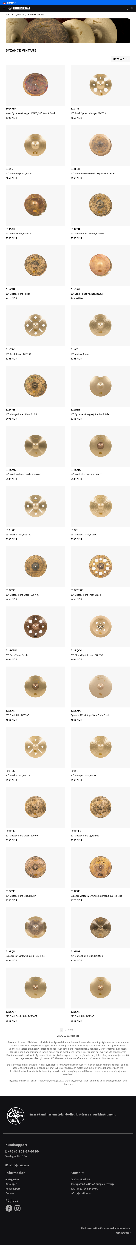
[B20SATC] (100, 697)
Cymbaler (19, 14)
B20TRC (10, 771)
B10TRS (75, 108)
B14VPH (75, 229)
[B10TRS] (100, 95)
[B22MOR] (100, 938)
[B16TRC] (35, 336)
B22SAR (75, 1011)
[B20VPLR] (100, 817)
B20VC (74, 771)
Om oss (9, 1193)
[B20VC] (100, 757)
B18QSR (75, 409)
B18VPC (10, 590)
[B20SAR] (35, 697)
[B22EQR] (35, 938)
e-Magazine (12, 1179)
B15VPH (10, 289)
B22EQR (10, 951)
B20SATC (76, 710)
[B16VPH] (35, 396)
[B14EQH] (100, 155)
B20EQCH (76, 650)
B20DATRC (12, 650)
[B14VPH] (100, 215)
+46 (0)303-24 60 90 (23, 1151)
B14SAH (10, 229)
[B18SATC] (100, 456)
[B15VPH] (35, 276)
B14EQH (75, 169)
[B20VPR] (35, 878)
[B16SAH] (100, 276)
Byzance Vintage (36, 14)
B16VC (74, 349)
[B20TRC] (35, 757)
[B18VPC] (35, 577)
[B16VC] (100, 336)
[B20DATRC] (35, 637)
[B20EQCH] (100, 637)
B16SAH (75, 289)
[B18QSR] (100, 396)
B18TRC (10, 530)
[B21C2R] (100, 878)
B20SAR (10, 710)
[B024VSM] (35, 95)
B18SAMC (11, 470)
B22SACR (11, 1011)
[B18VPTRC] (100, 577)
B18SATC (76, 470)
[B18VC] (100, 516)
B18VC (74, 530)
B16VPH (10, 409)
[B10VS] (35, 155)
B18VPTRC (77, 590)
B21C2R (75, 891)
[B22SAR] (100, 998)
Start (8, 14)
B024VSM (11, 108)
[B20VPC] (35, 817)
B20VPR (10, 891)
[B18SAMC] (35, 456)
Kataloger (11, 1184)
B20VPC (10, 831)
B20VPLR (76, 831)
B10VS (9, 169)
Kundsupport (12, 1188)
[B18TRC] (35, 516)
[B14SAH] (35, 215)
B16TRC (10, 349)
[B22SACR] (35, 998)
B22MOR (75, 951)
